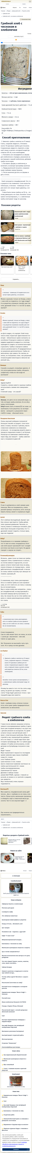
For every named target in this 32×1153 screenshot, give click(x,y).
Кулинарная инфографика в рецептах (14, 920)
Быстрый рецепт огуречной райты (13, 1035)
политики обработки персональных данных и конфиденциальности (14, 1144)
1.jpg (3, 247)
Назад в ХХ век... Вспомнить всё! (12, 924)
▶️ (16, 39)
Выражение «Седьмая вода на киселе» (15, 1124)
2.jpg (12, 247)
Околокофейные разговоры (11, 1047)
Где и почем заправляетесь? (11, 951)
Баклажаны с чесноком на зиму (12, 943)
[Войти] (14, 2)
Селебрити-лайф (7, 912)
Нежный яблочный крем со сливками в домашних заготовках (15, 1119)
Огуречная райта (8, 1115)
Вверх (2, 819)
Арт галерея (5, 928)
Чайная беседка (7, 967)
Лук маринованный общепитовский (14, 1055)
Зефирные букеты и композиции (12, 904)
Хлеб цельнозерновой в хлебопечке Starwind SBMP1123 (16, 894)
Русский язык (6, 998)
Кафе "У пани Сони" (8, 936)
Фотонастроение (7, 1039)
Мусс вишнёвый (8, 1064)
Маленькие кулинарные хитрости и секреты (16, 947)
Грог (3, 1016)
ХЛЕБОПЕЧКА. (6, 1)
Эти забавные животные (9, 916)
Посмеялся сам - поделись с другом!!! (14, 932)
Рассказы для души (8, 908)
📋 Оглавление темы (25, 19)
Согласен (16, 1149)
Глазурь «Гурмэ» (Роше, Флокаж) (12, 1006)
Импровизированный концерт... (12, 939)
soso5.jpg (4, 604)
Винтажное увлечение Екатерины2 (13, 1031)
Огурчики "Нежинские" (9, 1043)
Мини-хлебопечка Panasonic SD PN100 (14, 1002)
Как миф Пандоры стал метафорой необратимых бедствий (14, 1106)
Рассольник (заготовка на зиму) (12, 982)
